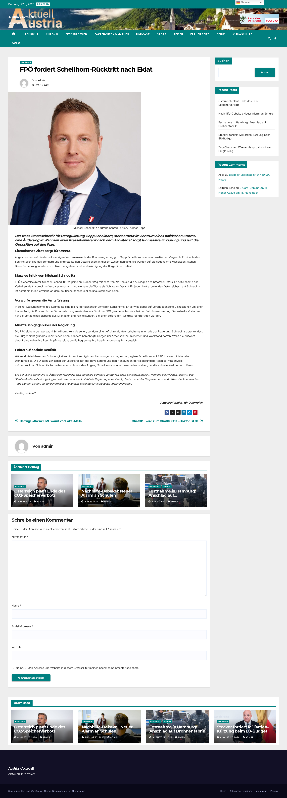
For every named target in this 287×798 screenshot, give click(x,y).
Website (17, 647)
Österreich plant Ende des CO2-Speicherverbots (39, 493)
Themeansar (78, 791)
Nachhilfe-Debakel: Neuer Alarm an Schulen (106, 493)
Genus (221, 34)
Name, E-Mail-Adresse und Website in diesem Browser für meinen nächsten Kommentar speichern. (77, 668)
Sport (161, 34)
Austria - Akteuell (21, 17)
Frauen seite (199, 34)
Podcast (143, 34)
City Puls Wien (76, 34)
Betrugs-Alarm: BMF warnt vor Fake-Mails (51, 421)
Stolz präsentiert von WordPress (25, 791)
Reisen (178, 34)
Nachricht (31, 34)
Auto (16, 42)
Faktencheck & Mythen (112, 34)
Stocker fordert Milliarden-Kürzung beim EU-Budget (243, 729)
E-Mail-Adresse (22, 626)
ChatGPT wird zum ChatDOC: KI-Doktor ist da (165, 421)
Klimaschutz (242, 34)
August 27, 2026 (27, 737)
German (245, 2)
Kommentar (20, 536)
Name (16, 605)
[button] (269, 38)
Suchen (223, 61)
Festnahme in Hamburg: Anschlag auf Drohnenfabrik (172, 495)
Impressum (261, 791)
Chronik (52, 34)
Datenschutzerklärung (241, 791)
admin (41, 80)
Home (223, 791)
